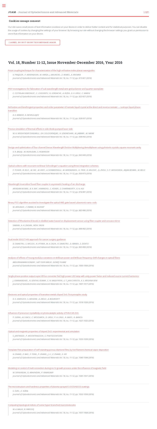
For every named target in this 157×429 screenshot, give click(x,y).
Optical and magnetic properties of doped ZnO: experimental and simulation (43, 331)
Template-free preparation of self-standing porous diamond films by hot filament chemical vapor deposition (58, 349)
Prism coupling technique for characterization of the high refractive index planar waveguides (51, 70)
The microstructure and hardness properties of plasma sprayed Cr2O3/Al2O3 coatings (48, 386)
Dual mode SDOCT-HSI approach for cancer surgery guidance (37, 239)
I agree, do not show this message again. (32, 42)
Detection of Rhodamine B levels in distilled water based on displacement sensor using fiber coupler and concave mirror (64, 220)
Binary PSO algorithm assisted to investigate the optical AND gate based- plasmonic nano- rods (52, 202)
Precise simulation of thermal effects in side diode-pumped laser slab (40, 128)
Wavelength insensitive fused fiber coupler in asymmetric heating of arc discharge (46, 184)
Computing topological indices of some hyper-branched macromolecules (42, 405)
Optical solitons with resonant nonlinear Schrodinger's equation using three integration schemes (53, 165)
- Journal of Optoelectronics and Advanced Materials (43, 12)
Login (146, 11)
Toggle (5, 5)
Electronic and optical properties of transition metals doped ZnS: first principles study (47, 294)
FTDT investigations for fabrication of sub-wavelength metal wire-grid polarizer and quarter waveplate (55, 88)
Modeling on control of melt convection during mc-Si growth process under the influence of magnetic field (57, 368)
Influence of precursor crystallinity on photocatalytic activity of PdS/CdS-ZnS (43, 313)
